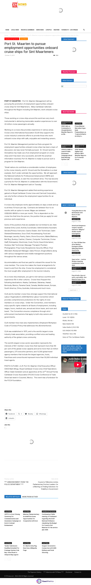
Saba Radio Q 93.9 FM (71, 327)
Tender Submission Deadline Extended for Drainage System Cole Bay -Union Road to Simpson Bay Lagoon (11, 550)
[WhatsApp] (22, 60)
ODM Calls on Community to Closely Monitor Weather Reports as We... (67, 130)
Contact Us (77, 572)
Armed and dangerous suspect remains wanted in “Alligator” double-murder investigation (79, 229)
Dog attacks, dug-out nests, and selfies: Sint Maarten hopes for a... (79, 277)
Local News (15, 30)
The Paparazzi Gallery (34, 572)
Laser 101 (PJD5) (68, 317)
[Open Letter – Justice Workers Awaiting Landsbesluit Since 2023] (65, 261)
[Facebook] (6, 60)
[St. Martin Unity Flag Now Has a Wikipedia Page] (31, 538)
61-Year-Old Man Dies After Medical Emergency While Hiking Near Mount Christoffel (78, 246)
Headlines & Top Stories (17, 35)
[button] (84, 30)
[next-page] (9, 559)
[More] (27, 60)
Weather (56, 30)
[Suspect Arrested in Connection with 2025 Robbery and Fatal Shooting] (50, 538)
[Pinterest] (17, 60)
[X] (12, 60)
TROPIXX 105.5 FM (69, 334)
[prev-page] (5, 559)
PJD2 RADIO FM (68, 324)
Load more (73, 290)
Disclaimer (69, 572)
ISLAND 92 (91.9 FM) (70, 314)
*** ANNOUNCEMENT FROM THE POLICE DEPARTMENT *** (16, 483)
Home (7, 30)
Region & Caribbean (27, 30)
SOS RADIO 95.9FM (70, 330)
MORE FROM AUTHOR (30, 497)
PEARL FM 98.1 (68, 321)
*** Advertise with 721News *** (53, 572)
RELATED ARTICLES (13, 497)
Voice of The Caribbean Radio (73, 337)
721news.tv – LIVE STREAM (69, 30)
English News (76, 219)
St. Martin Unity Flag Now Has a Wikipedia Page (30, 548)
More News (40, 30)
